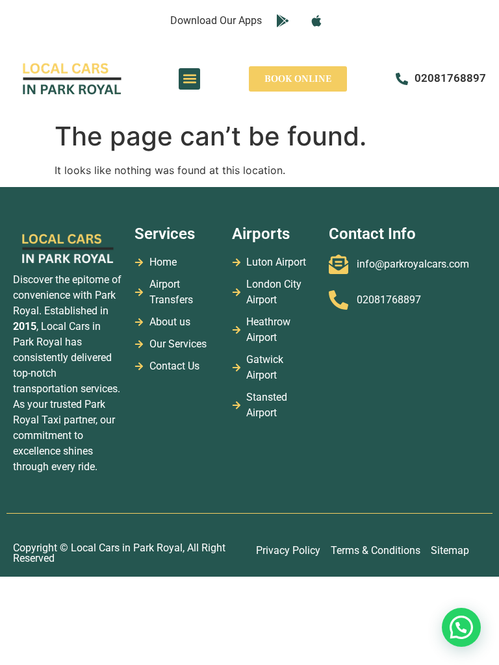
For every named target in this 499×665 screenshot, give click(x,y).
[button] (189, 79)
